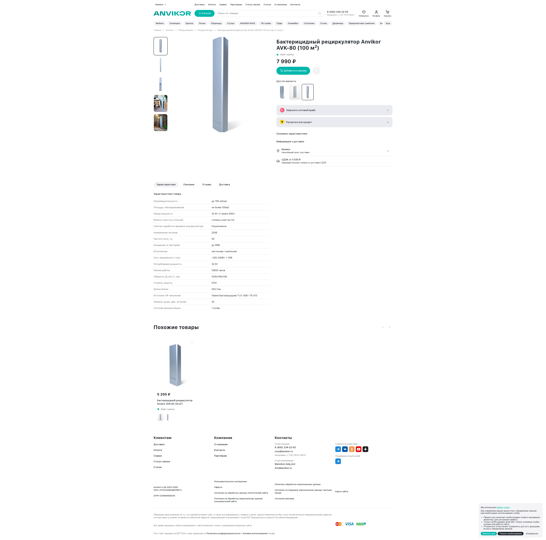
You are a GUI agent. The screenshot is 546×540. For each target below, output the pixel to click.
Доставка (200, 4)
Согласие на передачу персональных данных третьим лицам (303, 491)
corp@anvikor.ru (284, 451)
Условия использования (255, 533)
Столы (323, 23)
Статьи (267, 4)
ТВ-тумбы (266, 23)
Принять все (488, 533)
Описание (189, 184)
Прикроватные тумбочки (362, 23)
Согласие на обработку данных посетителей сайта (241, 493)
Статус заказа (252, 4)
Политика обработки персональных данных (298, 484)
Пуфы (279, 23)
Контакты (295, 4)
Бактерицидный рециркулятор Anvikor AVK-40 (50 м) (175, 402)
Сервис (223, 4)
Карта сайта (341, 491)
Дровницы (337, 23)
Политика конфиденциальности (223, 533)
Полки (202, 23)
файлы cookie (503, 507)
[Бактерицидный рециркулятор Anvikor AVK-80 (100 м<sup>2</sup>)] (307, 92)
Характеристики (166, 184)
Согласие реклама (284, 498)
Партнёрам (236, 4)
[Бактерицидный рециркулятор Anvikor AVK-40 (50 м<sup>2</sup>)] (282, 92)
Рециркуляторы (205, 30)
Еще (388, 23)
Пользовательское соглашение (230, 481)
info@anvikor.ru (283, 468)
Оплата (212, 4)
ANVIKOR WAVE (247, 23)
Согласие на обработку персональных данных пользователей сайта (238, 500)
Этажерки (174, 23)
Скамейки (293, 23)
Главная (157, 30)
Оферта (218, 487)
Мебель (160, 23)
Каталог (170, 30)
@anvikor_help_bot (285, 464)
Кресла (189, 23)
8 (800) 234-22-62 (337, 12)
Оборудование (185, 30)
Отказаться (532, 533)
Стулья (230, 23)
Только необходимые (510, 533)
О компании (280, 4)
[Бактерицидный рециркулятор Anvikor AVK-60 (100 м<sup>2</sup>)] (295, 92)
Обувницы (216, 23)
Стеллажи (309, 23)
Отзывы (206, 184)
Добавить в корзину (295, 70)
